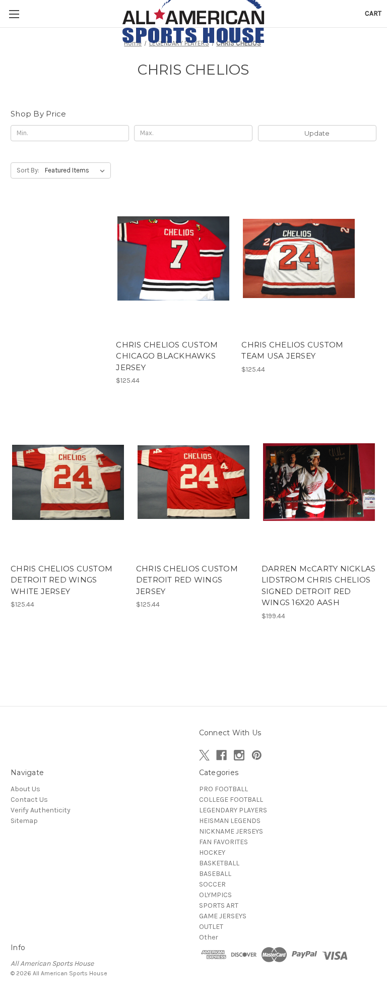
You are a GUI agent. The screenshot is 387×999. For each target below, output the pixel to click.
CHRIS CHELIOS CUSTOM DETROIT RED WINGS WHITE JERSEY (61, 580)
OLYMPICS (215, 895)
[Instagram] (239, 755)
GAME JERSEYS (222, 916)
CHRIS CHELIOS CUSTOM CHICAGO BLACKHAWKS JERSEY (167, 356)
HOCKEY (212, 852)
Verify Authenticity (41, 810)
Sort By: (28, 170)
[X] (204, 755)
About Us (25, 789)
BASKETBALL (219, 863)
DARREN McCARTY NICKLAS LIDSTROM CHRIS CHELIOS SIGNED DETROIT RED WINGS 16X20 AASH (319, 586)
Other (208, 937)
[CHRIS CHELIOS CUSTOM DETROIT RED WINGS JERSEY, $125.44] (193, 482)
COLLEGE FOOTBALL (231, 799)
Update (317, 133)
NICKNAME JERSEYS (231, 831)
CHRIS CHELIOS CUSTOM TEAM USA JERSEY (292, 350)
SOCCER (212, 884)
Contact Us (29, 799)
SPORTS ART (218, 905)
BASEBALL (215, 873)
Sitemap (24, 820)
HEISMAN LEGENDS (230, 820)
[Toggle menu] (14, 14)
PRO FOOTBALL (223, 789)
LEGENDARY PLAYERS (233, 810)
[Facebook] (221, 755)
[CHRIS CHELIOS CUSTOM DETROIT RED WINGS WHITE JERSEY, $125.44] (68, 482)
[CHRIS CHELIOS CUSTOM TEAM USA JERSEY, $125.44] (299, 258)
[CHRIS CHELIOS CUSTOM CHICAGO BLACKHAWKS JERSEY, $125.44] (173, 258)
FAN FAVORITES (223, 842)
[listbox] (76, 170)
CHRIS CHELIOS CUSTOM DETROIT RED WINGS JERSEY (187, 580)
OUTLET (211, 926)
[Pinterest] (256, 755)
